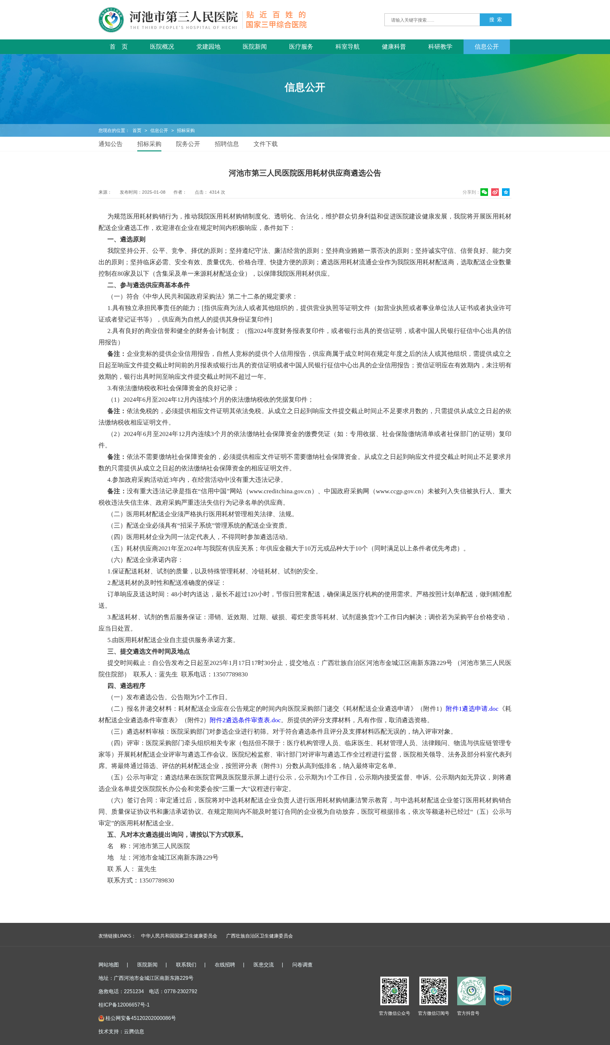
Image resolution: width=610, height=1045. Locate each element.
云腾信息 (134, 1031)
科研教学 (440, 46)
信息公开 (487, 46)
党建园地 (208, 46)
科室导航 (348, 46)
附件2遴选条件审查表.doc (245, 719)
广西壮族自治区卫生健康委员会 (259, 935)
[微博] (496, 192)
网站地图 (108, 964)
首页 (136, 130)
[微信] (485, 192)
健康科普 (394, 46)
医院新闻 (255, 46)
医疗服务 (301, 46)
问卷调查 (302, 964)
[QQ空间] (507, 192)
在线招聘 (225, 964)
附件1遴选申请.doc (472, 708)
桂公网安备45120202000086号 (140, 1018)
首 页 (119, 46)
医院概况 (162, 46)
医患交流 (264, 964)
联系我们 (186, 964)
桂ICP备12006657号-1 (124, 1004)
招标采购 (186, 130)
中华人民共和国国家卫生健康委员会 (179, 935)
